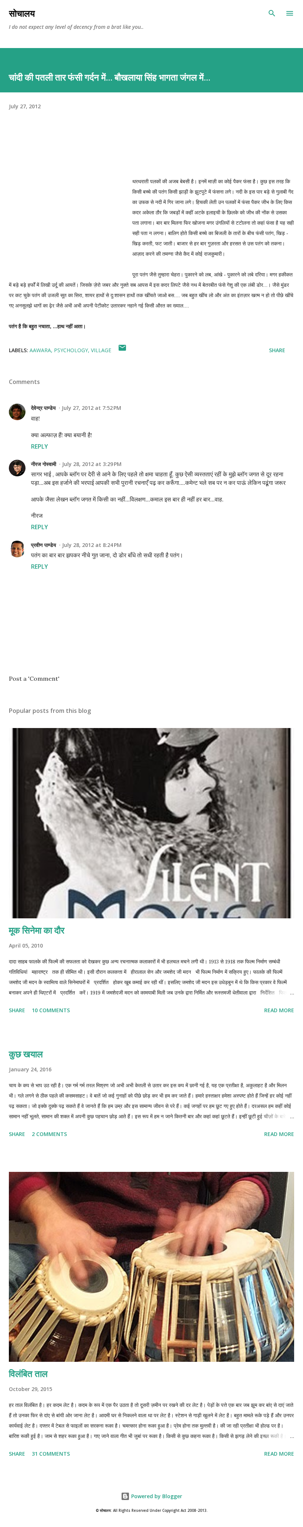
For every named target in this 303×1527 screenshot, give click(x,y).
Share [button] (277, 350)
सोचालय (22, 13)
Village (101, 350)
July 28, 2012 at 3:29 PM (92, 463)
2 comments (49, 1133)
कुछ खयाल (26, 1054)
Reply (39, 446)
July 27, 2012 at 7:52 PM (91, 407)
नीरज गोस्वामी (43, 463)
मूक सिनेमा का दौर (36, 930)
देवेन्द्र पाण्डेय (43, 407)
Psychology (71, 350)
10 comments (51, 1010)
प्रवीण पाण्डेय (43, 544)
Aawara (40, 350)
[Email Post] (122, 350)
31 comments (51, 1453)
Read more (279, 1010)
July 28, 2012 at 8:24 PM (92, 544)
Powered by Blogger (156, 1496)
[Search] (272, 13)
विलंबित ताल (28, 1373)
